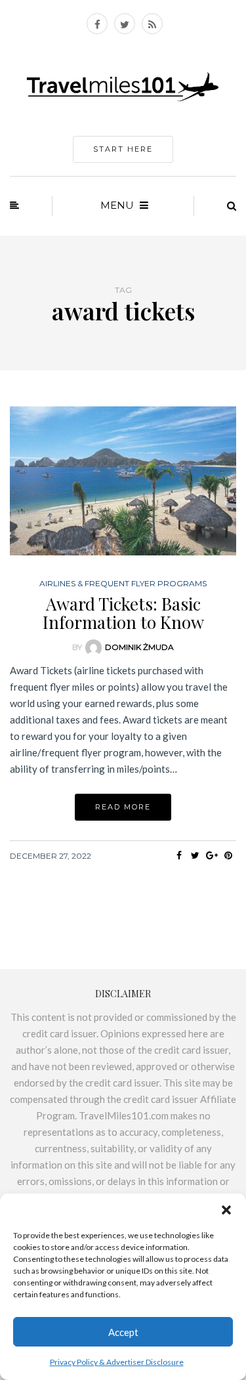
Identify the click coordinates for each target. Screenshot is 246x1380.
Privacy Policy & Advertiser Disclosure (117, 1362)
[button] (226, 1210)
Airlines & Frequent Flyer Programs (123, 584)
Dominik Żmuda (139, 647)
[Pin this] (228, 855)
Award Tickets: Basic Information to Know (123, 613)
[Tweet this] (195, 855)
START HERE (123, 149)
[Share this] (179, 855)
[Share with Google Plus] (211, 855)
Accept (123, 1332)
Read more (123, 806)
